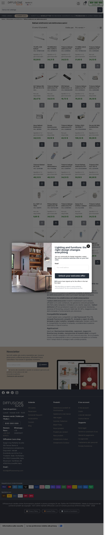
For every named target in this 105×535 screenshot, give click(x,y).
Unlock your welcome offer (72, 276)
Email (57, 263)
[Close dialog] (88, 246)
